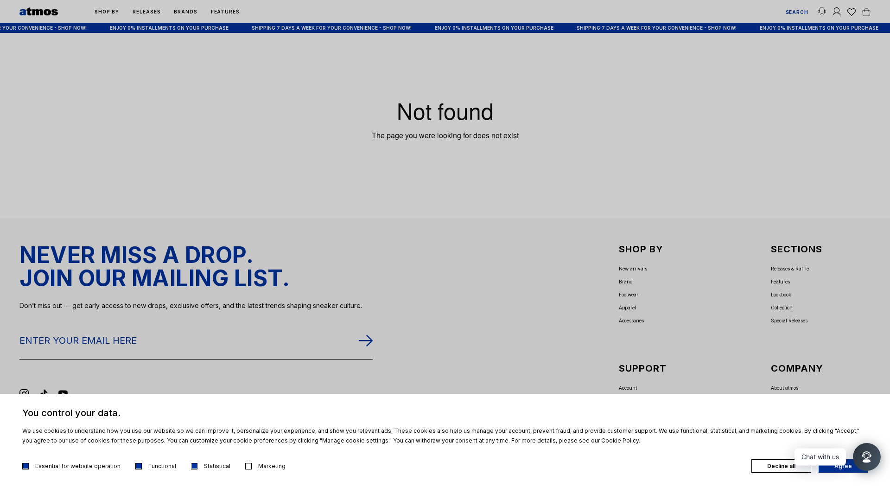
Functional (162, 465)
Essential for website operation (78, 465)
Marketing (272, 465)
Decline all (781, 465)
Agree (843, 465)
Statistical (217, 465)
